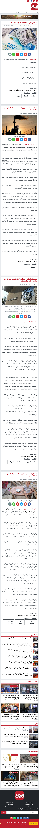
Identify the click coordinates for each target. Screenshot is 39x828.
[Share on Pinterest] (17, 54)
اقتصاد (31, 12)
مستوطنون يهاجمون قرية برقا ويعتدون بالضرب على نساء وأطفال (17, 793)
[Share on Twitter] (21, 54)
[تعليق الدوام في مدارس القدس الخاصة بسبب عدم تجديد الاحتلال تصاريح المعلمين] (35, 776)
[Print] (10, 54)
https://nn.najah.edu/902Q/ (27, 734)
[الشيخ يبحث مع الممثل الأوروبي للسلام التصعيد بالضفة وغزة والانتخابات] (35, 770)
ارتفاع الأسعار (32, 622)
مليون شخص (10, 622)
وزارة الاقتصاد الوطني (13, 740)
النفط (33, 267)
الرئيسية (36, 12)
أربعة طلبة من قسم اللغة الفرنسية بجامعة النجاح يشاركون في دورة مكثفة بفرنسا (30, 816)
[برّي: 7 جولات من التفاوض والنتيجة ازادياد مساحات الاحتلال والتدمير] (35, 782)
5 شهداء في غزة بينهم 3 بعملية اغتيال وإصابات (18, 756)
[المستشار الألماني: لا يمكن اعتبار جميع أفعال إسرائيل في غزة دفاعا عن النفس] (35, 764)
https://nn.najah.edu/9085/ (27, 90)
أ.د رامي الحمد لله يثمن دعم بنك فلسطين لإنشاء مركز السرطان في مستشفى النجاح (10, 815)
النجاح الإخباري (34, 6)
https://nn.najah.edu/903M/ (27, 615)
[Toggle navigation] (28, 1)
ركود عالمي (31, 462)
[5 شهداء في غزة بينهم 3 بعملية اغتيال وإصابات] (35, 758)
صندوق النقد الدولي (16, 462)
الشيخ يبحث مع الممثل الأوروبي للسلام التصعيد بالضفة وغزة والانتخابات (18, 769)
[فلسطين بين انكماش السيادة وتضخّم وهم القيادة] (35, 788)
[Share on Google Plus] (25, 54)
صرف (18, 96)
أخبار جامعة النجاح (32, 800)
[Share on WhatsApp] (13, 54)
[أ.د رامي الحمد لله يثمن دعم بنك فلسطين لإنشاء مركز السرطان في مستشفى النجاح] (10, 807)
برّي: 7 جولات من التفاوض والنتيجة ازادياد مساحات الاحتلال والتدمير (18, 781)
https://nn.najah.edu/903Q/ (27, 456)
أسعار (26, 96)
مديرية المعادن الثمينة (30, 740)
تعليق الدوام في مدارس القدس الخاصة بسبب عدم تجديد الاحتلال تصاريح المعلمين (17, 775)
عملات (33, 96)
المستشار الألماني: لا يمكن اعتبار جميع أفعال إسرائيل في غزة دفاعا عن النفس (17, 763)
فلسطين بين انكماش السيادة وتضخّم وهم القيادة (18, 786)
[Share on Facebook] (29, 54)
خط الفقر (20, 622)
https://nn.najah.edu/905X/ (27, 261)
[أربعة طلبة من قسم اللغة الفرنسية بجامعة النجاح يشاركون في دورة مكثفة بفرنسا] (29, 807)
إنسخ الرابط (12, 90)
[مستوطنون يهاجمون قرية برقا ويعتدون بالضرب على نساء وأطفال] (35, 794)
